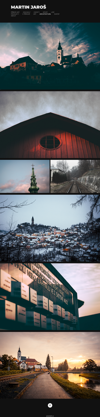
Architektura (45, 14)
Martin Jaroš (28, 7)
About (13, 16)
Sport (45, 12)
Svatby (56, 14)
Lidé (52, 12)
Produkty (15, 14)
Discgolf (26, 12)
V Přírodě (26, 14)
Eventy (37, 12)
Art (34, 14)
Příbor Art (15, 12)
